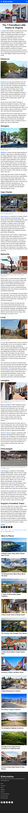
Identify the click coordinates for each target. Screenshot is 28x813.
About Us (2, 791)
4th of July (6, 433)
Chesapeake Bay (15, 218)
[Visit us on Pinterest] (9, 802)
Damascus (4, 82)
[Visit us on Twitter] (7, 802)
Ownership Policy (4, 797)
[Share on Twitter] (7, 527)
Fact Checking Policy (5, 793)
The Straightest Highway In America (12, 728)
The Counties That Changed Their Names (14, 633)
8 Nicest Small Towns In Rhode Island (13, 614)
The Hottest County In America (10, 709)
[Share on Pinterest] (9, 527)
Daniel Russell (3, 531)
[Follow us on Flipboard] (2, 802)
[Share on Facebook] (4, 527)
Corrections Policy (4, 795)
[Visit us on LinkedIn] (12, 802)
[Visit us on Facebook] (4, 802)
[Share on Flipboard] (2, 527)
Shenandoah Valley (8, 371)
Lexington (8, 404)
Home (2, 783)
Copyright (3, 789)
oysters (13, 486)
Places (13, 531)
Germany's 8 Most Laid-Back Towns (12, 672)
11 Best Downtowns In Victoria (10, 691)
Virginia (4, 31)
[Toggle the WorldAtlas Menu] (1, 1)
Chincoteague (4, 471)
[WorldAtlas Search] (26, 1)
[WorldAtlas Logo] (8, 1)
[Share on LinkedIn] (12, 527)
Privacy (2, 787)
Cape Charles (4, 216)
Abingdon (3, 152)
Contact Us (3, 785)
